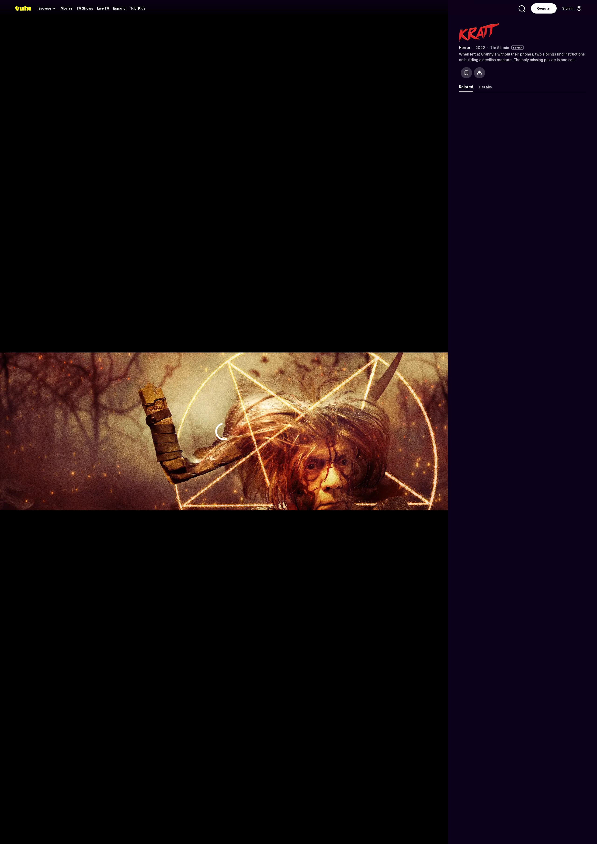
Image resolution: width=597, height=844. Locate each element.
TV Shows (84, 8)
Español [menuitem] (119, 8)
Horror (464, 47)
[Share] (479, 72)
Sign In (567, 8)
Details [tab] (485, 87)
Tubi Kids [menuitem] (138, 8)
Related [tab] (466, 86)
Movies (67, 8)
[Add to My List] (466, 72)
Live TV (103, 8)
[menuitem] (48, 8)
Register (544, 8)
